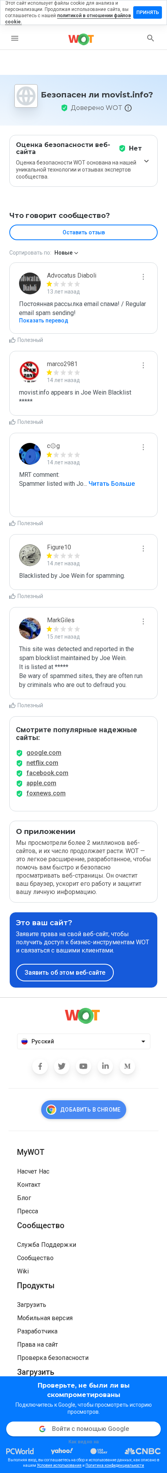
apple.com (41, 783)
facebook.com (47, 773)
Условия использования (59, 1465)
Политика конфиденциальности (114, 1465)
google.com (43, 752)
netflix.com (42, 763)
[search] (150, 38)
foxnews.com (46, 793)
